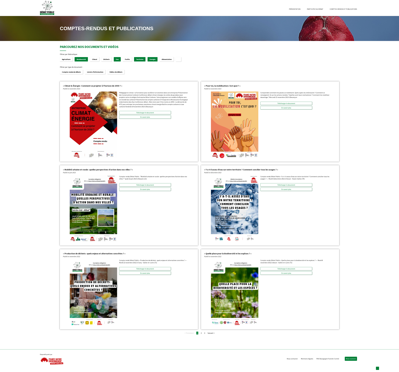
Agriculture (66, 59)
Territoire (139, 59)
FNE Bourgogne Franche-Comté (327, 359)
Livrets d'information (95, 72)
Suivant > (211, 333)
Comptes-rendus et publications (343, 9)
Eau (117, 59)
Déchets (106, 59)
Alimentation (167, 59)
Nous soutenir (351, 359)
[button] (145, 117)
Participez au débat (315, 9)
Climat (94, 59)
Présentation (294, 9)
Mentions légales (307, 359)
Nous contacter (292, 359)
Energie (152, 59)
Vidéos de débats (116, 72)
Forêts (127, 59)
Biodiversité (81, 59)
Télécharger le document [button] (145, 113)
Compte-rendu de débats (71, 72)
